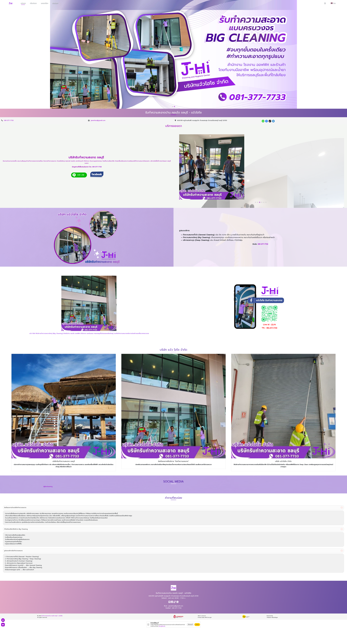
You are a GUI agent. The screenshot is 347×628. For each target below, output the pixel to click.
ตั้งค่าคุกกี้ (190, 624)
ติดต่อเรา (55, 3)
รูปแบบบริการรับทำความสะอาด (13, 551)
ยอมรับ (197, 624)
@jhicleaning (48, 486)
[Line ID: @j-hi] (263, 121)
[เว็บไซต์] (273, 121)
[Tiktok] (269, 121)
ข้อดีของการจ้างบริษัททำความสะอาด (15, 507)
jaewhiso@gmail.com (98, 120)
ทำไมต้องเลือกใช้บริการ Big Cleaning (16, 529)
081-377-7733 (8, 120)
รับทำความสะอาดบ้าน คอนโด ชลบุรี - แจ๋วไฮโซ (51, 616)
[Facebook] (266, 121)
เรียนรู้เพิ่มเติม (162, 626)
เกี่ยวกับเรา (33, 3)
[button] (172, 106)
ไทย (334, 3)
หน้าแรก (23, 3)
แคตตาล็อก (44, 3)
